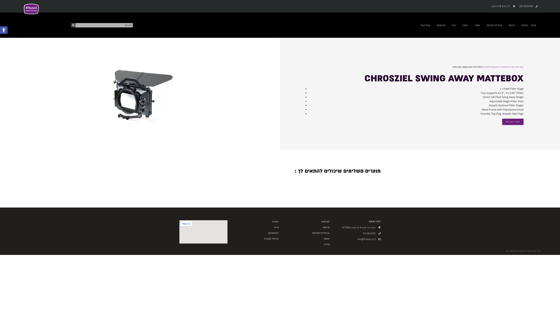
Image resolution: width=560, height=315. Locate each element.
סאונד (326, 238)
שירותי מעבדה (271, 238)
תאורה (275, 221)
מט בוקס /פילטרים (491, 67)
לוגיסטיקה (273, 233)
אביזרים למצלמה (507, 67)
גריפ (276, 227)
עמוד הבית (519, 67)
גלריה (327, 244)
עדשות (326, 227)
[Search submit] (73, 25)
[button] (4, 30)
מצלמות (325, 221)
